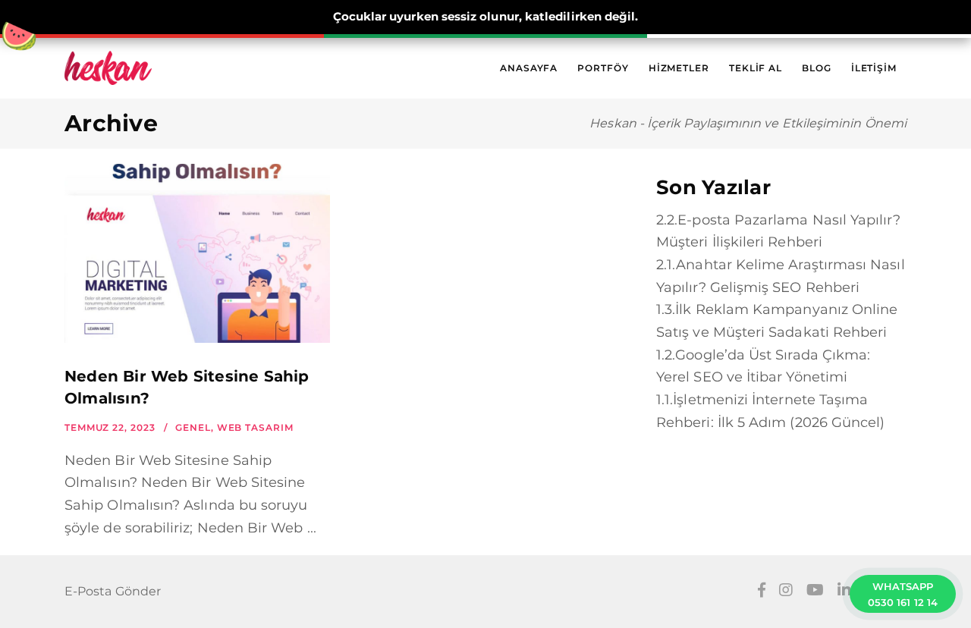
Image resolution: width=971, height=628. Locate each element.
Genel (193, 427)
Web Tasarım (255, 427)
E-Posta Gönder (112, 591)
